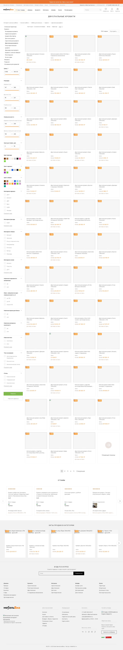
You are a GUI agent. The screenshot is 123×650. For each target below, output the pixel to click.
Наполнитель (8, 337)
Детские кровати (10, 38)
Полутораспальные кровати (10, 47)
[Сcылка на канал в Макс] (89, 632)
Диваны (30, 10)
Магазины (65, 614)
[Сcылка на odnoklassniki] (86, 632)
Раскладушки (9, 55)
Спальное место (9, 117)
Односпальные (31, 585)
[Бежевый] (12, 159)
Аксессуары (8, 57)
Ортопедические (9, 597)
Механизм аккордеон (10, 595)
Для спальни (79, 592)
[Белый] (10, 159)
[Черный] (17, 159)
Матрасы (46, 10)
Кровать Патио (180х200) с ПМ (17, 513)
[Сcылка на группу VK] (83, 632)
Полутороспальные (33, 588)
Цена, (7, 68)
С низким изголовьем (39, 26)
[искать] (100, 10)
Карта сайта (65, 621)
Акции (46, 5)
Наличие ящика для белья (12, 310)
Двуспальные (31, 590)
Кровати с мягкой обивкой (12, 52)
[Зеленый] (5, 161)
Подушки (7, 62)
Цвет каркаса (8, 166)
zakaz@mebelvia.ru (87, 616)
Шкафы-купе (78, 585)
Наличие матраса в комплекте (10, 324)
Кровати (37, 10)
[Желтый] (20, 170)
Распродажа (68, 10)
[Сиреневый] (20, 184)
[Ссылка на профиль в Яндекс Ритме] (95, 632)
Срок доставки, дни (10, 143)
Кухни (60, 10)
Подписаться (78, 573)
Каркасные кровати (10, 34)
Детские (53, 590)
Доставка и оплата (28, 5)
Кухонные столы (104, 590)
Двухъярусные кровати (11, 50)
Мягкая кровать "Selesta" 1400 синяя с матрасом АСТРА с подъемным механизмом (47, 513)
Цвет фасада (8, 155)
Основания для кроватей (11, 64)
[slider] (4, 74)
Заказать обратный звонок (87, 5)
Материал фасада (9, 219)
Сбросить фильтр (13, 398)
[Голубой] (17, 181)
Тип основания (8, 353)
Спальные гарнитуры (10, 27)
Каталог (44, 612)
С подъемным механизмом (35, 592)
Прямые (6, 585)
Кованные (54, 26)
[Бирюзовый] (5, 186)
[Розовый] (20, 159)
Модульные (102, 588)
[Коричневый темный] (5, 159)
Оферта (44, 623)
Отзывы (44, 625)
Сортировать (113, 31)
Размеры (6, 80)
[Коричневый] (7, 159)
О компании (19, 5)
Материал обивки (9, 231)
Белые (48, 26)
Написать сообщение (109, 632)
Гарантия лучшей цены (68, 616)
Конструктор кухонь (105, 592)
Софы (5, 592)
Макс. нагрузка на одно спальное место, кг (11, 294)
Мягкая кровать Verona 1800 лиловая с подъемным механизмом (75, 513)
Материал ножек (9, 260)
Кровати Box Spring (10, 36)
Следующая (80, 471)
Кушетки (6, 590)
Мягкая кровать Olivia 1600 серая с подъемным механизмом (103, 513)
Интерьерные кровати (11, 31)
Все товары (21, 10)
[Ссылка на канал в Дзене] (92, 632)
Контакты (62, 5)
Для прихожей (79, 590)
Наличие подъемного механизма (10, 279)
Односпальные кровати (12, 41)
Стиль (6, 373)
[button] (33, 215)
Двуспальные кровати (11, 43)
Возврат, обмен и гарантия (50, 619)
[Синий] (12, 170)
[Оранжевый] (12, 184)
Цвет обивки (8, 177)
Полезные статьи (53, 5)
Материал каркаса (9, 191)
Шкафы (53, 10)
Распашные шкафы (80, 588)
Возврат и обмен (39, 5)
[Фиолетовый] (5, 172)
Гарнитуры (102, 585)
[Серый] (15, 159)
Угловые (6, 588)
